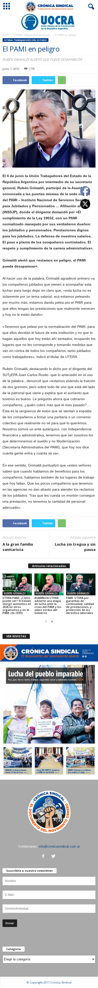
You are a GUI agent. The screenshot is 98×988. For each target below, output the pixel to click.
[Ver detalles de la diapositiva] (49, 22)
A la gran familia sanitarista (18, 547)
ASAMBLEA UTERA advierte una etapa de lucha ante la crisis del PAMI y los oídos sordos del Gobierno (47, 605)
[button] (90, 6)
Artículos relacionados (49, 566)
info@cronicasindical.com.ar (59, 846)
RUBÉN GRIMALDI (15, 593)
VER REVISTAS (16, 636)
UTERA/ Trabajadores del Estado (32, 35)
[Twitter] (54, 857)
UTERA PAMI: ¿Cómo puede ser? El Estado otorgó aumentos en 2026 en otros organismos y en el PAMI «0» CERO (17, 605)
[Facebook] (44, 857)
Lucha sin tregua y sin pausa (75, 547)
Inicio (6, 35)
